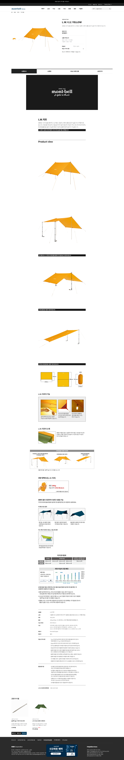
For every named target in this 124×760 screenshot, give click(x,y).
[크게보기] (38, 39)
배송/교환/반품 (74, 71)
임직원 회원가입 (21, 740)
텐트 (18, 12)
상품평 (49, 71)
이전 (14, 733)
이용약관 (39, 740)
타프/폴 (22, 12)
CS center (64, 740)
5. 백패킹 (98, 8)
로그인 (89, 4)
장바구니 (100, 4)
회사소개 (13, 740)
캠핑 (15, 12)
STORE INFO (57, 740)
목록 (24, 733)
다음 (19, 733)
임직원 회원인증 (31, 740)
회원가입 (95, 4)
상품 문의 (100, 71)
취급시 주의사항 (65, 48)
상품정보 (24, 71)
